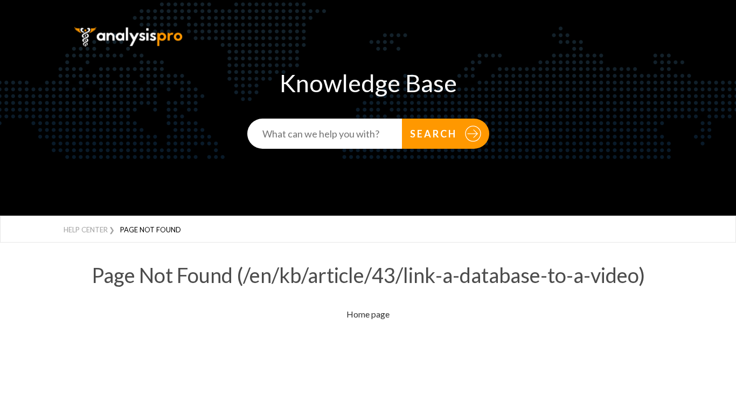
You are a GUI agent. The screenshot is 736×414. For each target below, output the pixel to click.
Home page (368, 314)
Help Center (86, 229)
